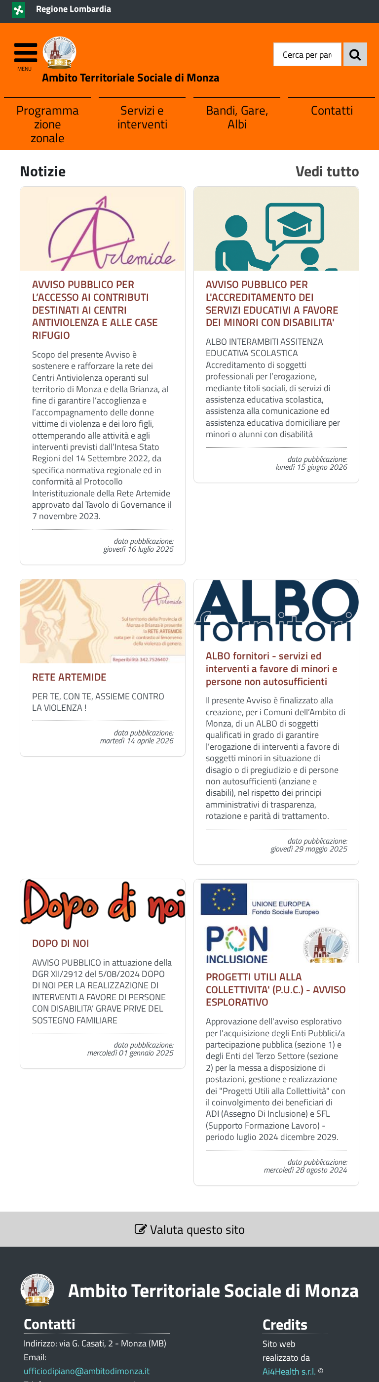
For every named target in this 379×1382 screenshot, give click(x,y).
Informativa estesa (282, 1374)
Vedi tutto (327, 171)
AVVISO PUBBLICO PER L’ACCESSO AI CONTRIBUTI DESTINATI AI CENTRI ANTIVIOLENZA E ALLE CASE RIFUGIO (95, 309)
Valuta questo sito (196, 1229)
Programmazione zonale (47, 123)
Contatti (332, 110)
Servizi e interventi (142, 116)
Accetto (222, 1374)
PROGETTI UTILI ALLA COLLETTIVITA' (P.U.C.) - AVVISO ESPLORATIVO (276, 989)
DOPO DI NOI (60, 943)
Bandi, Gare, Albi (237, 116)
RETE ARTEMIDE (69, 677)
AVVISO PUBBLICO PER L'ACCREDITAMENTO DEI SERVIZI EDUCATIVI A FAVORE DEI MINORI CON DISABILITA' (272, 303)
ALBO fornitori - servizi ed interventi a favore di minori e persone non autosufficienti (272, 668)
